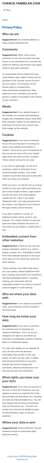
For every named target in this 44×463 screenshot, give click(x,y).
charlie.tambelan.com (21, 3)
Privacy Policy (13, 456)
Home (5, 19)
